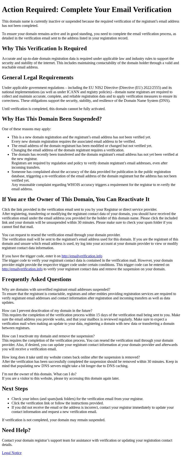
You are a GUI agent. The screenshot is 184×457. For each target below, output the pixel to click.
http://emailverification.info (82, 256)
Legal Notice (12, 453)
